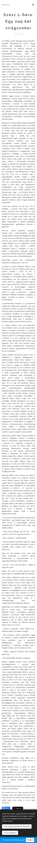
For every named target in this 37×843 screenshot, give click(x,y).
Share (7, 808)
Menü (33, 5)
